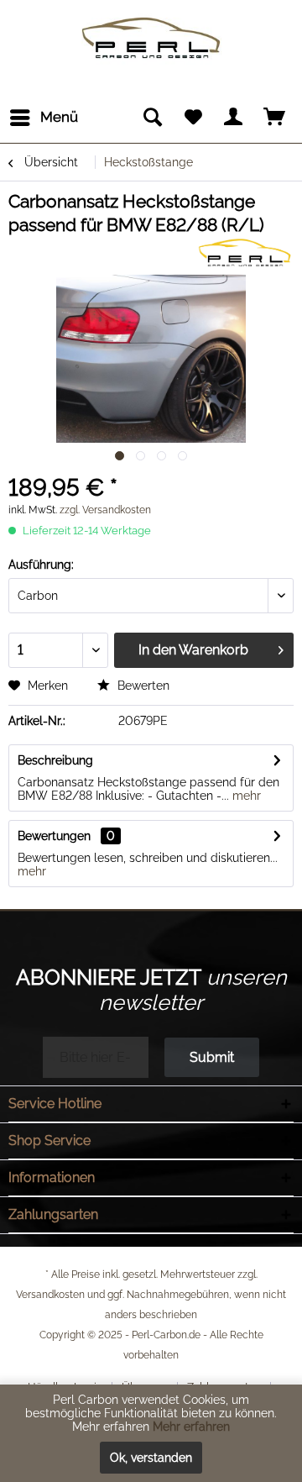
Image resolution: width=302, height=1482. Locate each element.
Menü (59, 116)
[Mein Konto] (234, 117)
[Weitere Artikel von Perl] (244, 251)
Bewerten (141, 685)
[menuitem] (43, 117)
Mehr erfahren (191, 1426)
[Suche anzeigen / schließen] (152, 117)
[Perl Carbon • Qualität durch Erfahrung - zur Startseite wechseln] (150, 23)
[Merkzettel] (193, 117)
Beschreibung (55, 760)
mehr (245, 795)
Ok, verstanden (151, 1457)
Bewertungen (54, 836)
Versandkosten (50, 1295)
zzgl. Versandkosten (105, 510)
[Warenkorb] (275, 117)
